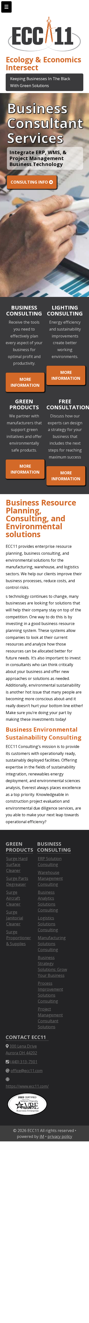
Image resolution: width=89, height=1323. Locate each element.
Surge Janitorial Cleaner (14, 918)
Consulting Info (30, 182)
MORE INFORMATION (25, 382)
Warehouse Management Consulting (50, 878)
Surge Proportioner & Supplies (18, 937)
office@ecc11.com (27, 1070)
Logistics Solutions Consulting (48, 924)
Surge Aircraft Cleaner (13, 898)
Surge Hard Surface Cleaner (16, 864)
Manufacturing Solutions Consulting (52, 943)
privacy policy (59, 1136)
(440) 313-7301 (23, 1061)
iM (42, 1136)
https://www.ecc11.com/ (27, 1086)
